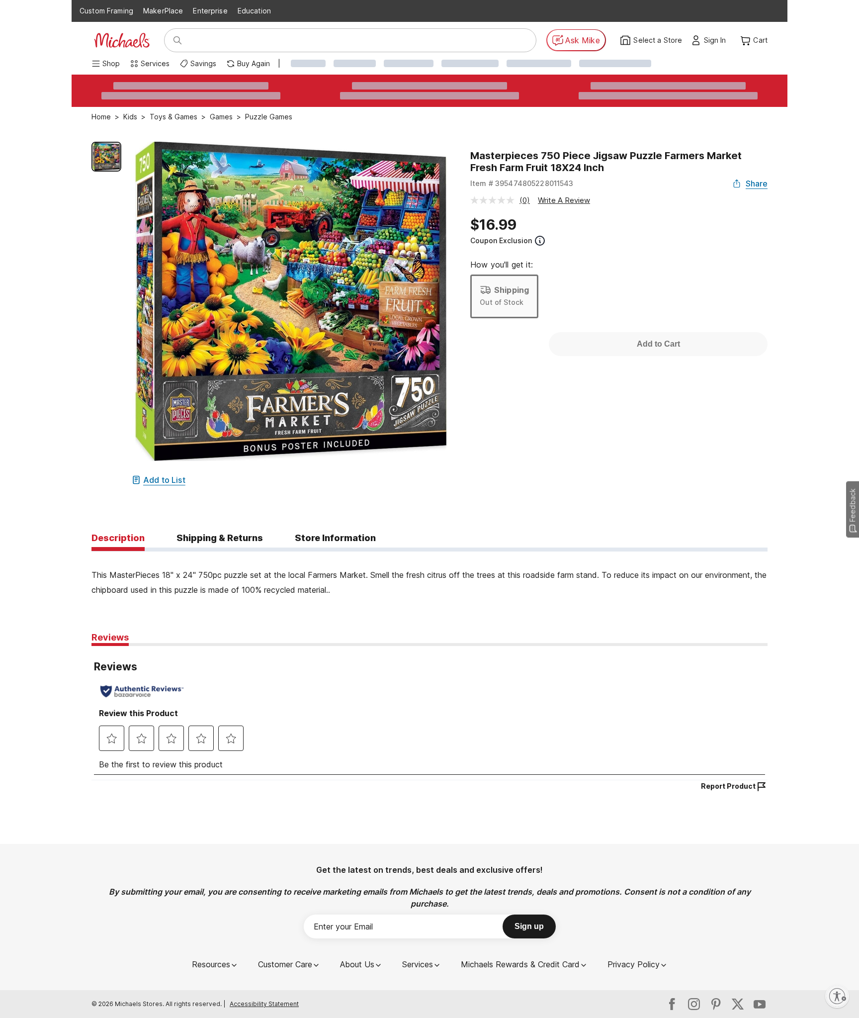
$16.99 (493, 225)
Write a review (564, 200)
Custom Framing (106, 10)
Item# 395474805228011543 (522, 183)
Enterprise (210, 10)
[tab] (118, 539)
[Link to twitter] (738, 1004)
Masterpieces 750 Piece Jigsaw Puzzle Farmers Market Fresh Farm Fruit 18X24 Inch (606, 162)
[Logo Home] (121, 40)
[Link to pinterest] (716, 1004)
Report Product (728, 786)
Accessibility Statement (264, 1004)
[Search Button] (177, 40)
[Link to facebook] (672, 1004)
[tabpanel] (429, 574)
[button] (717, 40)
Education (254, 10)
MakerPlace (163, 10)
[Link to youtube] (760, 1004)
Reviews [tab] (110, 637)
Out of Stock (501, 302)
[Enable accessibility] (837, 996)
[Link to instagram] (694, 1004)
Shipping (511, 290)
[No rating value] (494, 200)
